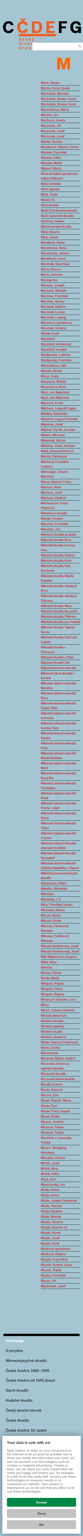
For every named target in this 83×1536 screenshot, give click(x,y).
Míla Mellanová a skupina (59, 957)
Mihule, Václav (51, 915)
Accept (41, 1502)
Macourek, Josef (53, 131)
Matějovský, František (56, 360)
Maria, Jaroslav (52, 274)
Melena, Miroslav (53, 435)
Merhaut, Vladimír (53, 498)
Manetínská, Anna (54, 248)
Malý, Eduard (50, 232)
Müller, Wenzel (51, 1216)
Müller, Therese (51, 1206)
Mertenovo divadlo (54, 513)
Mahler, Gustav (51, 141)
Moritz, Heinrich (52, 1089)
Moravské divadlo (53, 1073)
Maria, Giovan (51, 269)
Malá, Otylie (49, 194)
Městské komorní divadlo (58, 668)
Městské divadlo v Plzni (57, 657)
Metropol (47, 894)
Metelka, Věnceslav (54, 888)
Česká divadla (17, 1421)
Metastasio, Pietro (54, 883)
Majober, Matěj (51, 163)
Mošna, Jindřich (52, 1122)
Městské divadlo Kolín (56, 560)
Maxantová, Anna (53, 387)
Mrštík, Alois (49, 1168)
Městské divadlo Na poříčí (59, 611)
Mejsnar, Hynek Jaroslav (58, 429)
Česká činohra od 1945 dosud (30, 1381)
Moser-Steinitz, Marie (56, 1100)
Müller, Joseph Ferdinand (59, 1200)
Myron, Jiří (48, 1281)
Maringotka (49, 280)
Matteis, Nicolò (51, 371)
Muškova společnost (55, 1249)
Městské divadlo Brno (56, 540)
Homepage (15, 1341)
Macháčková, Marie (55, 109)
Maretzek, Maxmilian (55, 264)
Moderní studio (51, 1031)
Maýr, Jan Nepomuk (55, 392)
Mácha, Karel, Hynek (55, 88)
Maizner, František (54, 152)
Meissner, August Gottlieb (59, 419)
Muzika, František (53, 1275)
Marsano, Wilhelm (53, 290)
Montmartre (49, 1053)
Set (41, 1524)
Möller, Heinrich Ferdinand (59, 1042)
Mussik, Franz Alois (54, 1259)
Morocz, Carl (50, 1095)
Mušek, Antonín (52, 1222)
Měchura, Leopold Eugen (58, 408)
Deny (42, 1513)
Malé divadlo (50, 205)
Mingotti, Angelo (52, 983)
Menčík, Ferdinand (54, 456)
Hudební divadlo (19, 1401)
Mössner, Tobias (52, 1127)
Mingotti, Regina (52, 994)
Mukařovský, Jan (53, 1184)
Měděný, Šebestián (54, 413)
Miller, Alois (48, 962)
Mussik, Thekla (51, 1270)
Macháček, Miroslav (55, 93)
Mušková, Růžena (53, 1254)
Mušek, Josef (50, 1238)
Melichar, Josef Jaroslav (58, 446)
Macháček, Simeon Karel (58, 99)
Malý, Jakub (49, 237)
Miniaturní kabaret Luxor (58, 999)
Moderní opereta (52, 1026)
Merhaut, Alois (51, 487)
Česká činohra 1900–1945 (27, 1371)
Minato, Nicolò (51, 973)
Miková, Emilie (51, 920)
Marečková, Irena (53, 258)
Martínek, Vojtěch (53, 307)
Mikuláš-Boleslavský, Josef (60, 951)
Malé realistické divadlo (57, 216)
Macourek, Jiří (51, 125)
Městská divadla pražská (58, 534)
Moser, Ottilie (50, 1116)
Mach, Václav (50, 83)
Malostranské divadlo (56, 226)
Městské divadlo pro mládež (60, 622)
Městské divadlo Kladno (58, 555)
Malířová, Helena (53, 221)
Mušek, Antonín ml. (54, 1227)
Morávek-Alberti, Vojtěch (58, 1058)
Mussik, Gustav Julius (56, 1265)
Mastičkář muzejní (54, 349)
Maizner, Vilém (51, 157)
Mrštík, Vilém (50, 1174)
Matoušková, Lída (53, 365)
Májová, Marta (51, 168)
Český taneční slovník (24, 1411)
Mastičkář (48, 339)
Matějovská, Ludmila (55, 355)
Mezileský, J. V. (51, 899)
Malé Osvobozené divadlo (59, 210)
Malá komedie (51, 184)
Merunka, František (54, 524)
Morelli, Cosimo (52, 1084)
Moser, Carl (49, 1106)
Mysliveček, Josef (53, 1286)
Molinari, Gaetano (53, 1037)
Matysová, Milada (53, 381)
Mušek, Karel (50, 1243)
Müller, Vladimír (51, 1211)
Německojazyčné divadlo (26, 1361)
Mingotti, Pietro (52, 989)
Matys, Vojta (50, 376)
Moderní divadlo (52, 1021)
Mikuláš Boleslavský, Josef (60, 946)
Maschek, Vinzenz (53, 328)
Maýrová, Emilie (52, 403)
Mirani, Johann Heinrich (58, 1010)
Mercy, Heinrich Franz (56, 482)
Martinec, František (54, 296)
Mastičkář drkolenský (56, 344)
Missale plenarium (54, 1015)
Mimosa (46, 967)
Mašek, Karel (50, 333)
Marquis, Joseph (53, 285)
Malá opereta (50, 189)
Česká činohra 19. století (26, 1431)
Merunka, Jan (50, 529)
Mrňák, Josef (50, 1163)
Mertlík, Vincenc (52, 518)
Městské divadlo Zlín (55, 662)
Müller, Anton (50, 1190)
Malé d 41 (48, 200)
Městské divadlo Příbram (58, 616)
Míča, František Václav (57, 904)
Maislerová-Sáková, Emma (60, 147)
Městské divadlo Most (56, 606)
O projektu (14, 1351)
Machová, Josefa (53, 120)
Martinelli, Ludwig (53, 317)
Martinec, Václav (52, 301)
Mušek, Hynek (51, 1232)
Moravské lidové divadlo (58, 1079)
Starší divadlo (17, 1391)
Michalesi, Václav (53, 910)
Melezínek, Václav (53, 440)
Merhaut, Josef (51, 492)
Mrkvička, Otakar (53, 1158)
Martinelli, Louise (53, 312)
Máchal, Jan (49, 115)
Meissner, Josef (52, 424)
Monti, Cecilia (50, 1047)
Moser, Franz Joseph (55, 1111)
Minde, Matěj (50, 978)
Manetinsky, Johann (55, 253)
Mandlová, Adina (53, 242)
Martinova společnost (56, 323)
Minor (45, 1005)
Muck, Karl (48, 1179)
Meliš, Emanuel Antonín (57, 451)
